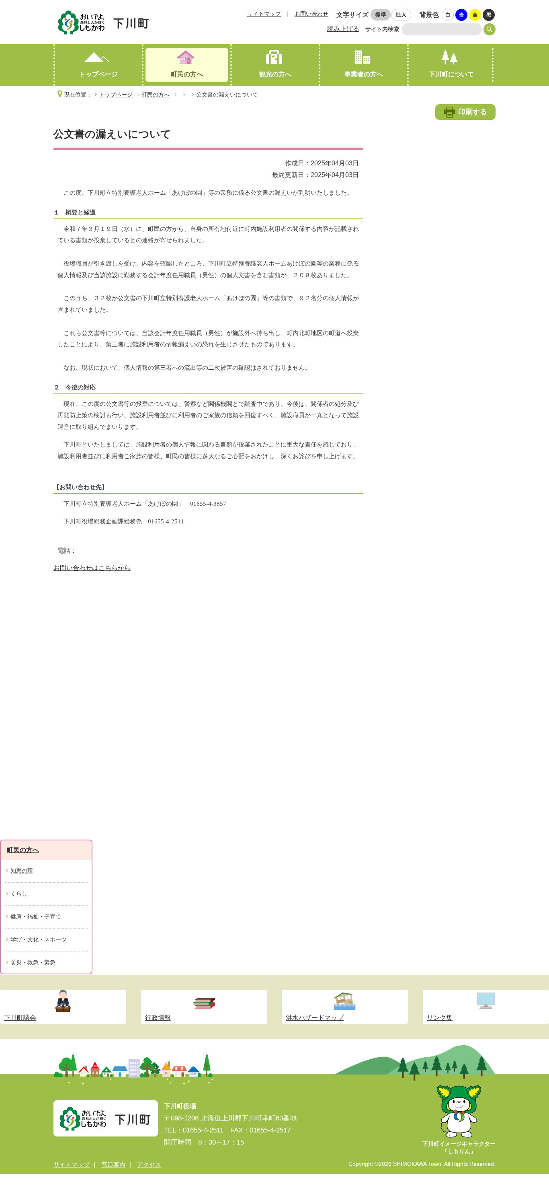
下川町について (451, 74)
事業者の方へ (363, 74)
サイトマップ (264, 13)
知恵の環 (21, 870)
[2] (461, 15)
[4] (489, 15)
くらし (18, 893)
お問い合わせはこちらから (92, 567)
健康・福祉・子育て (35, 916)
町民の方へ (187, 74)
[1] (448, 15)
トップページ (98, 74)
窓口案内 (113, 1164)
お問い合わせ (311, 13)
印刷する (472, 112)
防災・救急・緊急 (32, 962)
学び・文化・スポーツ (38, 939)
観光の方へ (275, 74)
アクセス (149, 1164)
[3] (475, 15)
